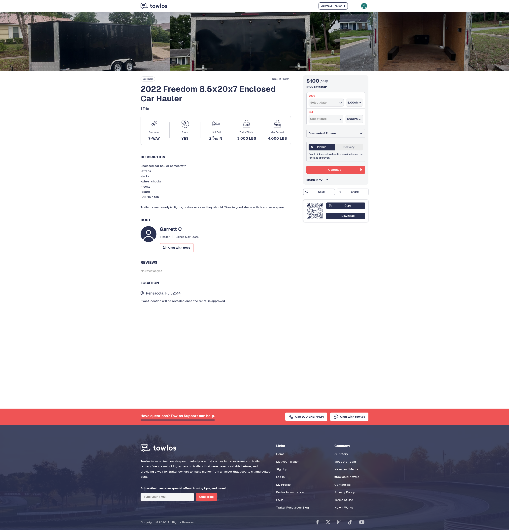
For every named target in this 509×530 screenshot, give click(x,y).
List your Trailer (287, 461)
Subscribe (206, 497)
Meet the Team (345, 461)
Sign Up (281, 469)
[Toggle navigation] (359, 6)
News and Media (346, 469)
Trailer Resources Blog (292, 507)
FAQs (279, 500)
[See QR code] (314, 211)
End (311, 112)
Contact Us (342, 484)
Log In (280, 477)
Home (280, 454)
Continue (334, 169)
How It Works (343, 507)
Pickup (321, 147)
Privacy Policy (344, 492)
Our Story (341, 454)
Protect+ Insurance (290, 492)
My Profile (283, 484)
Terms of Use (343, 500)
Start (312, 95)
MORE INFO (315, 179)
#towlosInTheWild (346, 477)
